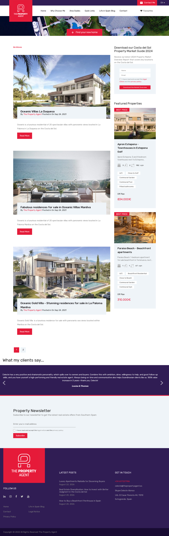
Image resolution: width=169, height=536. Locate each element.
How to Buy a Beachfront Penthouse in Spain (80, 501)
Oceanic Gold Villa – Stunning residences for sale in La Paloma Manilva (61, 305)
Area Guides (75, 11)
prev (4, 383)
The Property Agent (32, 114)
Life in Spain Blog (107, 11)
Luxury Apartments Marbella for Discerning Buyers (82, 481)
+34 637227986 (122, 481)
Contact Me (149, 2)
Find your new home (86, 32)
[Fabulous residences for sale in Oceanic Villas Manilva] (61, 183)
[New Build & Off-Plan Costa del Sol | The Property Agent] (20, 11)
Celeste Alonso (128, 490)
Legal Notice (34, 511)
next (161, 383)
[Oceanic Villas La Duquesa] (61, 87)
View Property (135, 133)
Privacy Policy (9, 516)
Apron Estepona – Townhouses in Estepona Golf (133, 148)
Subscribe (20, 435)
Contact (123, 11)
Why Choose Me (58, 11)
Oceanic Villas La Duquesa (37, 111)
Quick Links (90, 11)
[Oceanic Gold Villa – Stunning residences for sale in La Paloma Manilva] (61, 279)
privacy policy (136, 81)
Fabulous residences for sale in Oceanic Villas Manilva (55, 207)
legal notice (41, 430)
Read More (24, 136)
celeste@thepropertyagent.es (128, 486)
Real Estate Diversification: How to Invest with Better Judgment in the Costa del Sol (83, 490)
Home (43, 11)
